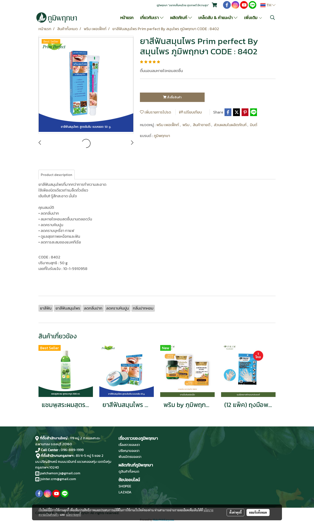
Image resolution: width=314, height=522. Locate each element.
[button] (272, 17)
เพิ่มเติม (251, 17)
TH (269, 5)
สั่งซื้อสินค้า (174, 97)
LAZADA (125, 492)
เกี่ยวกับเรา (150, 17)
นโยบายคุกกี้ (73, 514)
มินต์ (253, 125)
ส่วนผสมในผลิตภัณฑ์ (230, 125)
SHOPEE (125, 486)
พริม (186, 125)
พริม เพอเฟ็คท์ (168, 125)
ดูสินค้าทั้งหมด (129, 471)
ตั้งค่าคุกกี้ (235, 512)
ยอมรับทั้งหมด (258, 512)
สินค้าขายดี (202, 125)
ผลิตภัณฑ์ (179, 17)
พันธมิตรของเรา (130, 456)
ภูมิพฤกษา (162, 136)
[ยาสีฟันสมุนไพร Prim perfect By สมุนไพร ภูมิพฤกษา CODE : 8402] (86, 85)
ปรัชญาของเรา (129, 450)
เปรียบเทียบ (192, 112)
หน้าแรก (127, 17)
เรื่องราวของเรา (129, 444)
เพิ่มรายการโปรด (157, 112)
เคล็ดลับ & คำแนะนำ (216, 17)
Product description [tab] (56, 174)
